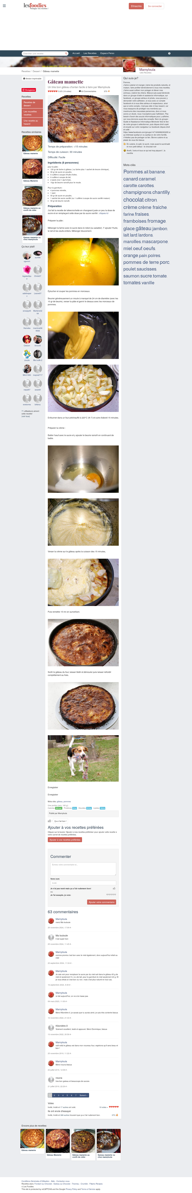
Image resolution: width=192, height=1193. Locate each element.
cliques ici (103, 213)
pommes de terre (141, 261)
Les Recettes (90, 53)
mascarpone (155, 241)
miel (127, 248)
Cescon (27, 345)
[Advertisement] (96, 30)
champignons (137, 191)
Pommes (133, 171)
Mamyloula (147, 69)
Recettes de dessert (29, 104)
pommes (67, 801)
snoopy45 (27, 310)
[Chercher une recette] (66, 53)
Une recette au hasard (31, 122)
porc (164, 261)
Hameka (27, 328)
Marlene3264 (37, 312)
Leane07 (37, 293)
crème (130, 206)
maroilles (132, 241)
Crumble (84, 1183)
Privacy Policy (71, 1189)
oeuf (137, 248)
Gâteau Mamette (30, 180)
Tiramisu (75, 1183)
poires (154, 255)
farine (128, 214)
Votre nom (54, 878)
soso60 (38, 389)
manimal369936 (37, 329)
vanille (148, 282)
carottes (146, 185)
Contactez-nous (62, 1181)
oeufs (149, 247)
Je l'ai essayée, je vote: (60, 895)
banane (157, 171)
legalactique (26, 277)
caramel (147, 178)
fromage (156, 220)
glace (129, 228)
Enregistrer (30, 90)
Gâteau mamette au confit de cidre (32, 209)
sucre (146, 275)
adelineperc (27, 294)
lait (126, 235)
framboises (134, 220)
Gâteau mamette (30, 153)
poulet (129, 268)
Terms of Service (88, 1189)
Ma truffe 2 (37, 360)
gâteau (60, 801)
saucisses (146, 268)
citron (151, 199)
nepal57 (27, 389)
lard (133, 234)
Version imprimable (33, 78)
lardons (145, 234)
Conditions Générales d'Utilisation (35, 1181)
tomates (132, 282)
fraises (142, 213)
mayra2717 (37, 375)
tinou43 (38, 345)
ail (146, 171)
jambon (159, 228)
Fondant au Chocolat (43, 1183)
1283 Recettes (145, 72)
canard (130, 178)
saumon (131, 275)
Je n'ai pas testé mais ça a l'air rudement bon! (70, 888)
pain (143, 255)
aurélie (37, 257)
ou (51, 891)
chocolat (133, 199)
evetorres (27, 404)
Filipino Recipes (96, 1183)
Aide (53, 1181)
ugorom (27, 261)
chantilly (161, 191)
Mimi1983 (27, 375)
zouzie (27, 360)
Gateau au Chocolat (62, 1183)
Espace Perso (107, 53)
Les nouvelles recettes (30, 113)
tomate (160, 275)
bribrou (38, 404)
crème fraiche (152, 207)
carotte (130, 185)
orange (130, 254)
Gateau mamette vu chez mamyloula (32, 238)
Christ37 (37, 276)
